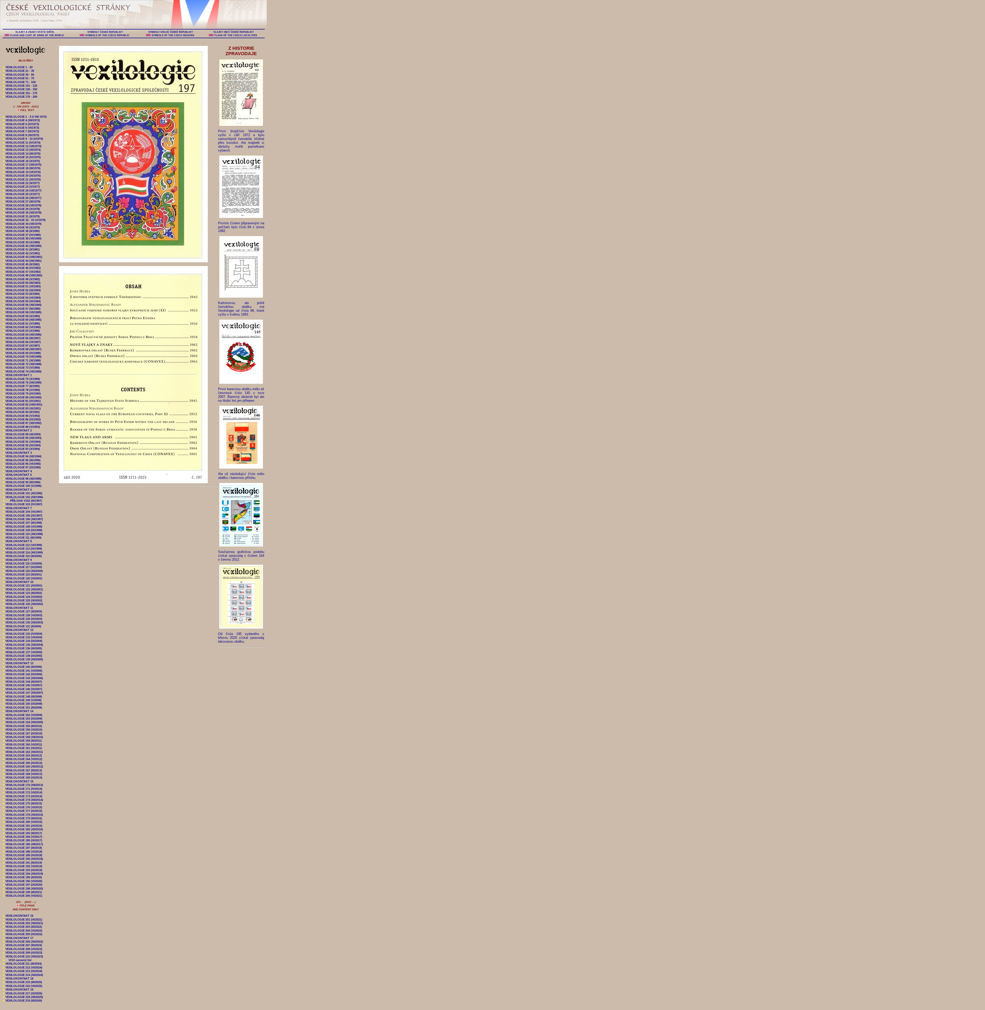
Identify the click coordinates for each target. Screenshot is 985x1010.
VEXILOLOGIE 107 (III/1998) (22, 522)
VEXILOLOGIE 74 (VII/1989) (22, 371)
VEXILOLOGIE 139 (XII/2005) (23, 659)
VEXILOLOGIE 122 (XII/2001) (23, 589)
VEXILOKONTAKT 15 (18, 781)
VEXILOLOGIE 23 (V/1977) (21, 186)
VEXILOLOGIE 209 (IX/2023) (22, 952)
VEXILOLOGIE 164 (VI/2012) (22, 759)
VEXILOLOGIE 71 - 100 (19, 82)
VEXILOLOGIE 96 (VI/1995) (22, 463)
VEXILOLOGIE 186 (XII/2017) (23, 844)
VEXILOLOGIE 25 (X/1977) (21, 194)
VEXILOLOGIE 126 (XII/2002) (23, 603)
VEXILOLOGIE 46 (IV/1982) (22, 267)
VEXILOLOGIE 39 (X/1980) (21, 242)
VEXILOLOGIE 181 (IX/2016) (22, 825)
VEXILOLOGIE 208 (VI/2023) (22, 949)
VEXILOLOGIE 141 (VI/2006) (22, 670)
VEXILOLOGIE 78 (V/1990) (21, 389)
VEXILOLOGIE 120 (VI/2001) (22, 578)
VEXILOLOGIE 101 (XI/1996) (22, 493)
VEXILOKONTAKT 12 (18, 629)
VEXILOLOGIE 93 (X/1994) (21, 448)
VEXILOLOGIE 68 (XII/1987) (22, 349)
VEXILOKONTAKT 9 (17, 559)
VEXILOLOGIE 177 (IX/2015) (22, 810)
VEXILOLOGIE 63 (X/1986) (21, 330)
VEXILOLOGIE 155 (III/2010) (22, 726)
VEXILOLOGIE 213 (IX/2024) (22, 971)
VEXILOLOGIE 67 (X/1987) (21, 345)
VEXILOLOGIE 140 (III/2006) (22, 666)
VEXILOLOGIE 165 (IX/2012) (22, 762)
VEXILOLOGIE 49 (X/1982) (21, 279)
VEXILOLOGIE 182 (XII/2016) (23, 829)
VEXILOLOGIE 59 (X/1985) (21, 316)
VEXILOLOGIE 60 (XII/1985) (22, 319)
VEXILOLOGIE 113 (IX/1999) (22, 548)
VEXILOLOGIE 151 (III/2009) (22, 707)
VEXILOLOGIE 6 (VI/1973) (21, 127)
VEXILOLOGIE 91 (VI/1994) (22, 441)
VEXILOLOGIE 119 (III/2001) (22, 574)
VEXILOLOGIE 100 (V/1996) (22, 485)
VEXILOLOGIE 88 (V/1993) (21, 426)
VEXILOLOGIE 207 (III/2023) (22, 945)
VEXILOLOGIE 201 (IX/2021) (22, 919)
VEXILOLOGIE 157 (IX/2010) (22, 733)
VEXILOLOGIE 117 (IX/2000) (22, 567)
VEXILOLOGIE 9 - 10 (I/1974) (23, 138)
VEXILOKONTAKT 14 (18, 711)
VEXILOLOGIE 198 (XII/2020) (23, 888)
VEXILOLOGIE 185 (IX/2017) (22, 840)
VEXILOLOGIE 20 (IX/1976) (22, 175)
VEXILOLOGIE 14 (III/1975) (22, 153)
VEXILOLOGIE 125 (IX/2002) (22, 600)
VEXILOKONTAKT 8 (17, 541)
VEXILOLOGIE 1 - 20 (18, 67)
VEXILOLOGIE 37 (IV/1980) (22, 234)
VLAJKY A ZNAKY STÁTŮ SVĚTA (35, 32)
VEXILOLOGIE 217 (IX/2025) (22, 993)
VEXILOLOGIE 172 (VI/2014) (22, 792)
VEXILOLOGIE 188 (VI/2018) (22, 851)
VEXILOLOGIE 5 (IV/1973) (21, 124)
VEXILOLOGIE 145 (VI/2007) (22, 685)
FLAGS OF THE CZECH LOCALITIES (236, 35)
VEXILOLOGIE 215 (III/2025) (22, 982)
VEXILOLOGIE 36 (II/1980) (21, 231)
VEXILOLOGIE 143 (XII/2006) (23, 678)
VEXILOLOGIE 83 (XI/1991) (22, 408)
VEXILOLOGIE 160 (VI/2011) (22, 744)
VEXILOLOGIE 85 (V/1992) (21, 415)
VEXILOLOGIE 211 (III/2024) (22, 963)
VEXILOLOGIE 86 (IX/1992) (22, 419)
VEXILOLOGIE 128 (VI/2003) (22, 615)
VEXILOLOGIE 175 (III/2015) (22, 803)
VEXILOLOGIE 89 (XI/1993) (22, 434)
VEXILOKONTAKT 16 (18, 915)
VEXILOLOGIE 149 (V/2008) (22, 700)
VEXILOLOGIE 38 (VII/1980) (22, 238)
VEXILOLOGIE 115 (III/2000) (22, 556)
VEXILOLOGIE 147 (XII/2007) (23, 692)
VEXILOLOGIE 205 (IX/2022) (22, 934)
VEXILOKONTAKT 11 (18, 607)
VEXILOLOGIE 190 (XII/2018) (23, 858)
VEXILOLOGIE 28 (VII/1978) (22, 205)
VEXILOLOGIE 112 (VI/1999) (22, 545)
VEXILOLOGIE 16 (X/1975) (21, 161)
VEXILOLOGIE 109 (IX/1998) (22, 530)
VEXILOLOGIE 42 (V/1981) (21, 253)
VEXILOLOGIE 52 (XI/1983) (22, 290)
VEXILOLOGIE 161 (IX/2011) (22, 748)
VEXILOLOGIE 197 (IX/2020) (22, 884)
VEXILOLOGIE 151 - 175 (20, 93)
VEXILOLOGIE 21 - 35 (18, 70)
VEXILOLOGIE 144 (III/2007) (22, 681)
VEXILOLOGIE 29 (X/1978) (21, 208)
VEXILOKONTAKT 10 (18, 581)
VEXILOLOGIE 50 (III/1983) (22, 282)
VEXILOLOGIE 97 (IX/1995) (22, 467)
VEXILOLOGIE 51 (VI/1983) (22, 286)
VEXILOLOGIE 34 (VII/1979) (22, 223)
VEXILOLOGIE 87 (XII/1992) (22, 423)
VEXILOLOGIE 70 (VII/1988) (22, 356)
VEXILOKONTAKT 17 (18, 938)
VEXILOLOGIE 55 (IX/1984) (22, 301)
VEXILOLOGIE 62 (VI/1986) (22, 327)
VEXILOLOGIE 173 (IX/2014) (22, 796)
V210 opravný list (17, 960)
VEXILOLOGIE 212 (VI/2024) (22, 967)
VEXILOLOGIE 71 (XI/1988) (22, 360)
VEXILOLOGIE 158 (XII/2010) (23, 737)
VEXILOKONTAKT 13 (18, 663)
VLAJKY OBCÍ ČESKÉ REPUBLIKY (233, 32)
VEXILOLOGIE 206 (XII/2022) (23, 941)
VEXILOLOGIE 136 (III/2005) (22, 648)
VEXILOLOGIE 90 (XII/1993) (22, 437)
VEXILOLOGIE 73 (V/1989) (21, 367)
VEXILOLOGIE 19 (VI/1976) (22, 172)
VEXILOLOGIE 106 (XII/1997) (23, 519)
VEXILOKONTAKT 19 (18, 989)
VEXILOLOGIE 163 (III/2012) (22, 755)
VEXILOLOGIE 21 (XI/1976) (22, 179)
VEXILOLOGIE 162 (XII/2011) (23, 751)
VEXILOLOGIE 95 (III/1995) (22, 460)
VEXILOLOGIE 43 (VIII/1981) (22, 256)
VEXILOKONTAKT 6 (17, 489)
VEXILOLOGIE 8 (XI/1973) (21, 135)
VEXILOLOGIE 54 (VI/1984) (22, 297)
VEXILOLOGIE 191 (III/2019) (22, 862)
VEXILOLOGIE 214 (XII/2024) (23, 974)
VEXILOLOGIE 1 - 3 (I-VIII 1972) (25, 116)
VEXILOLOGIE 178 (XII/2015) (23, 814)
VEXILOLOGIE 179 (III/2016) (22, 818)
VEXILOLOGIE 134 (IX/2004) (22, 640)
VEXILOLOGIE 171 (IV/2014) (22, 788)
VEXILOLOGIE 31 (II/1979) (21, 216)
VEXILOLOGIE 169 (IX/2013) (22, 777)
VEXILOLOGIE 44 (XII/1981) (22, 260)
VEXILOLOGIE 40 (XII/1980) (22, 245)
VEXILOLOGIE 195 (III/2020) (22, 877)
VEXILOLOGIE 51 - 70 (18, 78)
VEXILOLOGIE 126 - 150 (20, 89)
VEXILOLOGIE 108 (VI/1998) (22, 526)
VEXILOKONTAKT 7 (17, 508)
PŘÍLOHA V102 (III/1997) (22, 500)
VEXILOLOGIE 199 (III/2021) (22, 892)
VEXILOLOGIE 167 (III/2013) (22, 770)
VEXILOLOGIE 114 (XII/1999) (23, 552)
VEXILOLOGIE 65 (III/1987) (22, 338)
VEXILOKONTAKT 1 (17, 375)
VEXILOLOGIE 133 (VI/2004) (22, 637)
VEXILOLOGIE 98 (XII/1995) (22, 478)
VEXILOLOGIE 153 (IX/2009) (22, 718)
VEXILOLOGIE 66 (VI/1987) (22, 342)
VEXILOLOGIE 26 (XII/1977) (22, 197)
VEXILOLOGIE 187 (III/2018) (22, 847)
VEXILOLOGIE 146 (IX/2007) (22, 689)
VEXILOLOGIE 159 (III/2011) (22, 740)
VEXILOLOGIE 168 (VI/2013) (22, 773)
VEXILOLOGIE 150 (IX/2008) (22, 703)
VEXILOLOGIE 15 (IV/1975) (22, 157)
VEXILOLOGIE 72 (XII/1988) (22, 364)
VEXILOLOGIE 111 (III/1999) (22, 537)
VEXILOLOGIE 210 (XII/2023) (23, 956)
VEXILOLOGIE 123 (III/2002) (22, 592)
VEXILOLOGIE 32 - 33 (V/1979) (24, 219)
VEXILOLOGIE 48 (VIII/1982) (22, 275)
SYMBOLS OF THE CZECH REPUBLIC (107, 35)
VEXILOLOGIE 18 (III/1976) (22, 168)
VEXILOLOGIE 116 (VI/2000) (22, 563)
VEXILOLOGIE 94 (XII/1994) (22, 456)
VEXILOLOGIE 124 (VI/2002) (22, 596)
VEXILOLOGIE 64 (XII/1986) (22, 334)
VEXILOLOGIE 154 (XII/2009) (23, 722)
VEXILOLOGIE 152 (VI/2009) (22, 714)
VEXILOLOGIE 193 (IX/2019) (22, 870)
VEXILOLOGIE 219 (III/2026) (22, 1000)
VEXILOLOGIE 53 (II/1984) (21, 293)
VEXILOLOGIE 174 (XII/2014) (23, 799)
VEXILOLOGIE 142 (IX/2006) (22, 674)
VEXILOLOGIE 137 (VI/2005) (22, 652)
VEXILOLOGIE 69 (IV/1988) (22, 353)
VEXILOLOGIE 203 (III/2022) (22, 926)
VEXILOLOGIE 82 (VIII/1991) (22, 404)
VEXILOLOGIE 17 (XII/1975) (22, 164)
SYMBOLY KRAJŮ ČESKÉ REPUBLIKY (170, 32)
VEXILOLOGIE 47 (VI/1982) (22, 271)
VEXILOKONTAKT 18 (18, 978)
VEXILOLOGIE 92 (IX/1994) (22, 445)
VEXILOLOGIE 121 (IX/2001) (22, 585)
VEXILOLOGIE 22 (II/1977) (21, 183)
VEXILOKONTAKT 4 (17, 471)
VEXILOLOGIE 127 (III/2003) (22, 611)
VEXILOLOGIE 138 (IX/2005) (22, 655)
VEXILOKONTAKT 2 (17, 430)
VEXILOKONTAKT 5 (17, 474)
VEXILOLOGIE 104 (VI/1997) (22, 511)
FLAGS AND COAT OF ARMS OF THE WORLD (37, 35)
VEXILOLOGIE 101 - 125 (20, 85)
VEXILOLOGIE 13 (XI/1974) (22, 149)
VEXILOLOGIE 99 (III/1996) (22, 482)
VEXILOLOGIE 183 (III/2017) (22, 833)
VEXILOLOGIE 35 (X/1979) (21, 227)
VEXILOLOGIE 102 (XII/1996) (23, 497)
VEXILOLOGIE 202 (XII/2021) (23, 923)
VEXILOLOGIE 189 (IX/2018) (22, 855)
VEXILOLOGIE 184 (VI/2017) (22, 836)
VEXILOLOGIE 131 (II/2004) (22, 626)
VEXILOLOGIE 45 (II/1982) (21, 264)
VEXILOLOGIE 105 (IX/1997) (22, 515)
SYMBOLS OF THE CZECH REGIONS (173, 35)
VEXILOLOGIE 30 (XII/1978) (22, 212)
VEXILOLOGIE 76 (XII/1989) (22, 382)
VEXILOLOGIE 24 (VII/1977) (22, 190)
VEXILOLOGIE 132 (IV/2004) (22, 633)
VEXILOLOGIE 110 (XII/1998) (23, 534)
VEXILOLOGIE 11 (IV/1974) (22, 142)
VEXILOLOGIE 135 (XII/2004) (23, 644)
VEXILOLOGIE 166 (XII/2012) (23, 766)
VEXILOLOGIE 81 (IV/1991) (22, 400)
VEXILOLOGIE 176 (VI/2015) (22, 807)
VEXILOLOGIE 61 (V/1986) (21, 323)
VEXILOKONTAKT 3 (17, 452)
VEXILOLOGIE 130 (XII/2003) (23, 622)
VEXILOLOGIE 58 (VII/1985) (22, 312)
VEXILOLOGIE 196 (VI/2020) (22, 881)
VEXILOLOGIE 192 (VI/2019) (22, 866)
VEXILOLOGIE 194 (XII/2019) (23, 873)
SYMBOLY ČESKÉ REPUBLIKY (105, 32)
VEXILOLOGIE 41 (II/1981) (21, 249)
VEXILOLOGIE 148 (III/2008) (22, 696)
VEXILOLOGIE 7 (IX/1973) (21, 131)
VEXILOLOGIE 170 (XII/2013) (23, 784)
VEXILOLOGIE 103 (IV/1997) (22, 504)
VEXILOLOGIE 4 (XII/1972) (21, 120)
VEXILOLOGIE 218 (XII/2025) (23, 996)
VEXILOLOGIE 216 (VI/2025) (22, 985)
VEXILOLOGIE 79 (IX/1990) (22, 393)
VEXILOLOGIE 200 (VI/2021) (22, 895)
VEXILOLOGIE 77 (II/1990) (21, 386)
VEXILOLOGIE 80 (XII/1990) (22, 397)
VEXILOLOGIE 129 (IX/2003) (22, 618)
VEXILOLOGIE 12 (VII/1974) (22, 146)
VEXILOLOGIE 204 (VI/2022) (22, 930)
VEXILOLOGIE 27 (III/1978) (22, 201)
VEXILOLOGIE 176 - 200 (20, 96)
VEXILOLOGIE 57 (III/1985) (22, 308)
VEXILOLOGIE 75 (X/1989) (21, 378)
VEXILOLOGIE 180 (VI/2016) (22, 821)
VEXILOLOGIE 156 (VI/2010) (22, 729)
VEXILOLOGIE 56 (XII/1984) (22, 304)
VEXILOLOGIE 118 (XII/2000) (23, 570)
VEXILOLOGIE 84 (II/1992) (21, 411)
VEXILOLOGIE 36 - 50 (18, 74)
